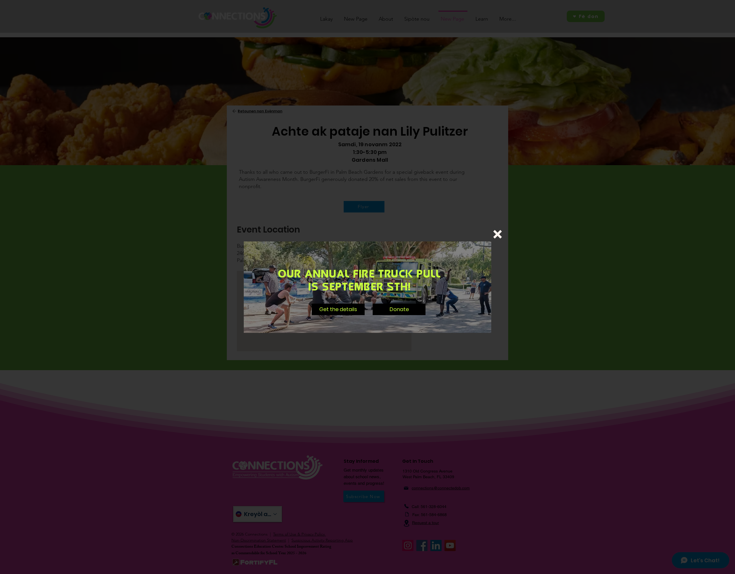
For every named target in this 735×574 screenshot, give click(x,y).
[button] (497, 234)
